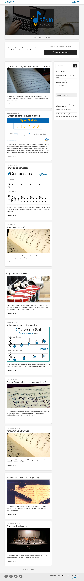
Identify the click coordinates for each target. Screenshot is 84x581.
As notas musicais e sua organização (23, 477)
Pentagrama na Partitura (17, 430)
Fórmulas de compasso (17, 167)
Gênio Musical (62, 575)
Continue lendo (11, 104)
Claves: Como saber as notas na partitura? (26, 381)
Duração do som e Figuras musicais (23, 115)
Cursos (40, 37)
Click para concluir (61, 52)
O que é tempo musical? (17, 273)
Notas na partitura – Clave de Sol (21, 324)
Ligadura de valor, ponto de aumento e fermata (28, 66)
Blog (35, 37)
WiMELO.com (55, 575)
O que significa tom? (16, 226)
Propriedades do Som (16, 526)
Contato (48, 37)
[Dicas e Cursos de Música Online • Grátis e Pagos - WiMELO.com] (76, 578)
